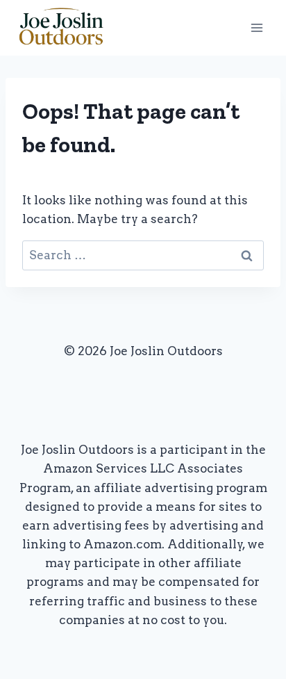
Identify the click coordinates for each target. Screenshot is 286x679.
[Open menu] (256, 27)
